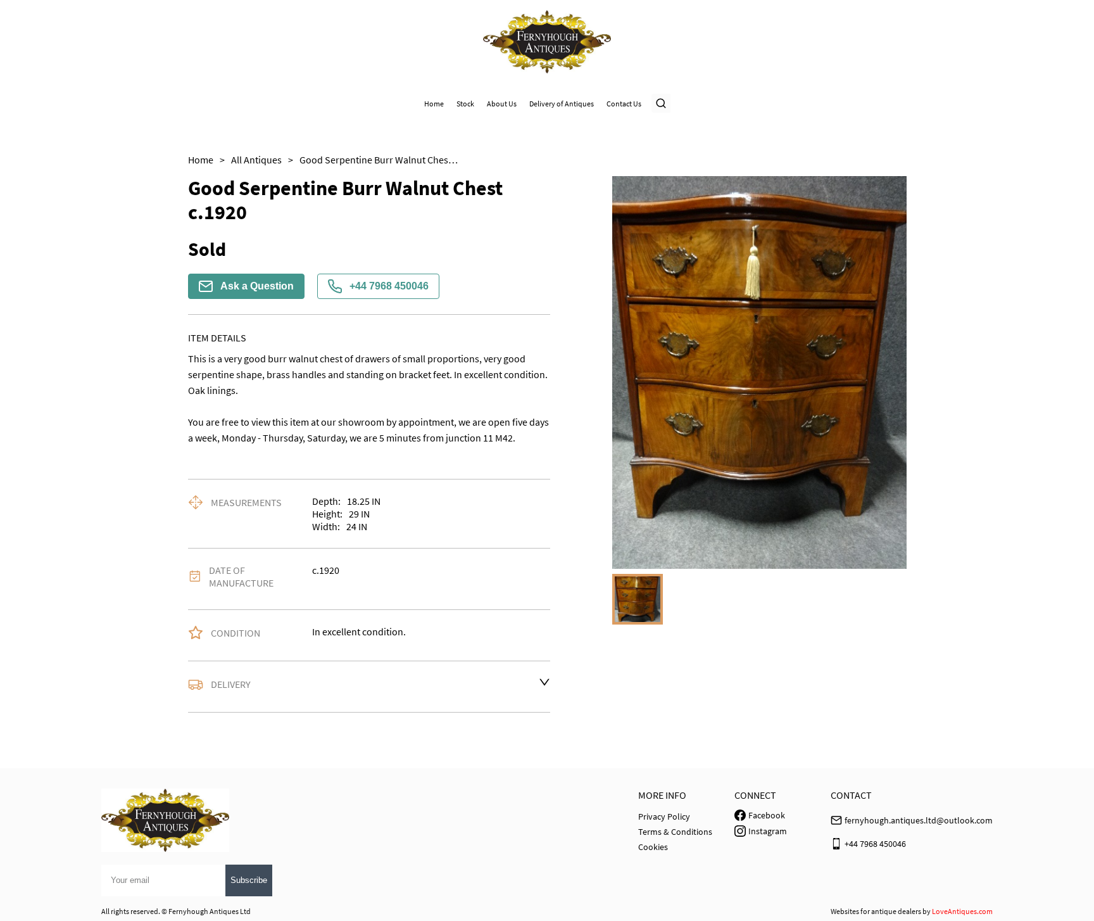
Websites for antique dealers (876, 911)
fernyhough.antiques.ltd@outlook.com (919, 820)
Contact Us (624, 103)
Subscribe (248, 880)
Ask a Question (257, 286)
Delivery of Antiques (561, 103)
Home (434, 103)
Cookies (653, 847)
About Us (502, 103)
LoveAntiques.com (962, 911)
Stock (465, 103)
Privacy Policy (664, 816)
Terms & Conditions (675, 831)
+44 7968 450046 (389, 286)
